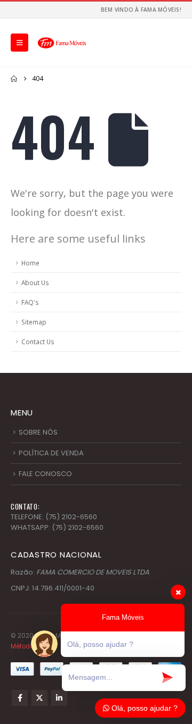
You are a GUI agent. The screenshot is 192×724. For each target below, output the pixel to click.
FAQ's (30, 302)
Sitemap (33, 322)
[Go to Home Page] (14, 78)
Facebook (20, 698)
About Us (35, 282)
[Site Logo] (62, 43)
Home (30, 263)
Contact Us (37, 341)
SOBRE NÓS (38, 432)
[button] (19, 43)
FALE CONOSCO (45, 474)
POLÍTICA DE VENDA (51, 453)
